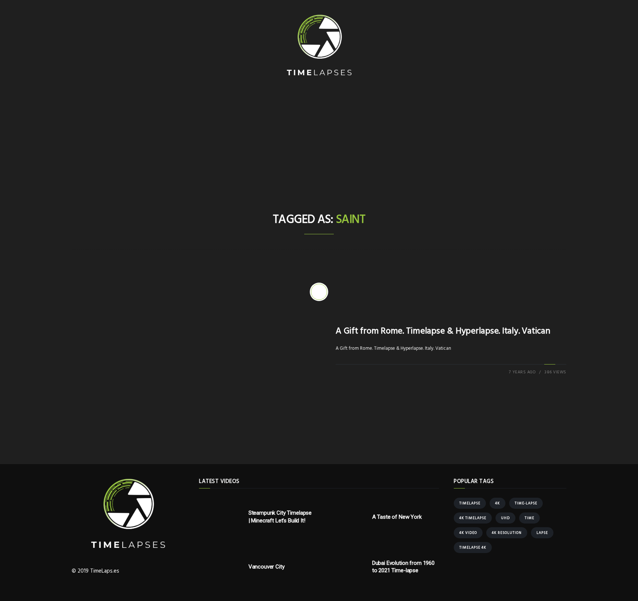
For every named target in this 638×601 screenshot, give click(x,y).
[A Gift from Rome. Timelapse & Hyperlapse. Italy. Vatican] (319, 292)
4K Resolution (507, 533)
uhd (505, 518)
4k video (468, 533)
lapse (542, 533)
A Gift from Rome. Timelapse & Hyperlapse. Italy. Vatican (443, 331)
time (529, 518)
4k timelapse (472, 518)
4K (497, 503)
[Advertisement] (319, 154)
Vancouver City (266, 566)
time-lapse (526, 503)
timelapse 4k (472, 547)
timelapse (469, 503)
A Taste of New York (397, 517)
